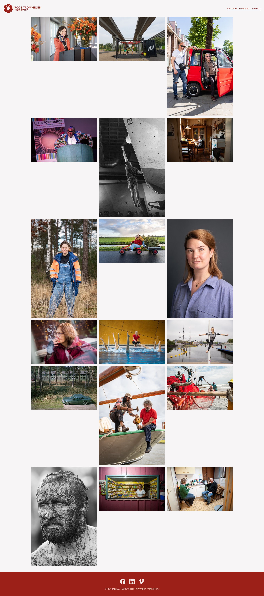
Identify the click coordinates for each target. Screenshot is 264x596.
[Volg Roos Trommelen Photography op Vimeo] (141, 581)
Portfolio (232, 8)
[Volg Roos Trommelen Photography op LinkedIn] (132, 581)
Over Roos (244, 8)
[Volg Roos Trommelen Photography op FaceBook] (123, 581)
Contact (256, 8)
